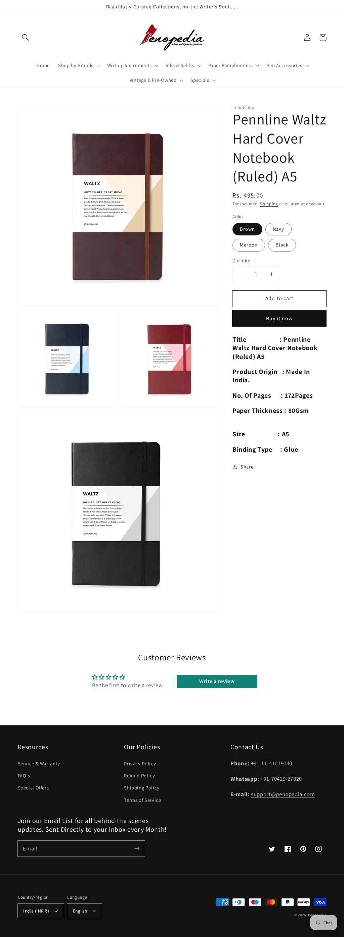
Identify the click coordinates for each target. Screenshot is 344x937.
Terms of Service (142, 800)
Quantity (241, 261)
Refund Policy (139, 775)
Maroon (249, 244)
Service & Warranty (39, 763)
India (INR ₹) (36, 911)
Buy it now (279, 318)
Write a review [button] (217, 681)
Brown (247, 229)
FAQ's (24, 775)
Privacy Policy (140, 763)
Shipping (269, 204)
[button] (25, 37)
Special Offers (33, 787)
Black (282, 244)
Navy (278, 229)
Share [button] (247, 466)
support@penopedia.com (283, 794)
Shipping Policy (141, 787)
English (80, 911)
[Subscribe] (136, 848)
